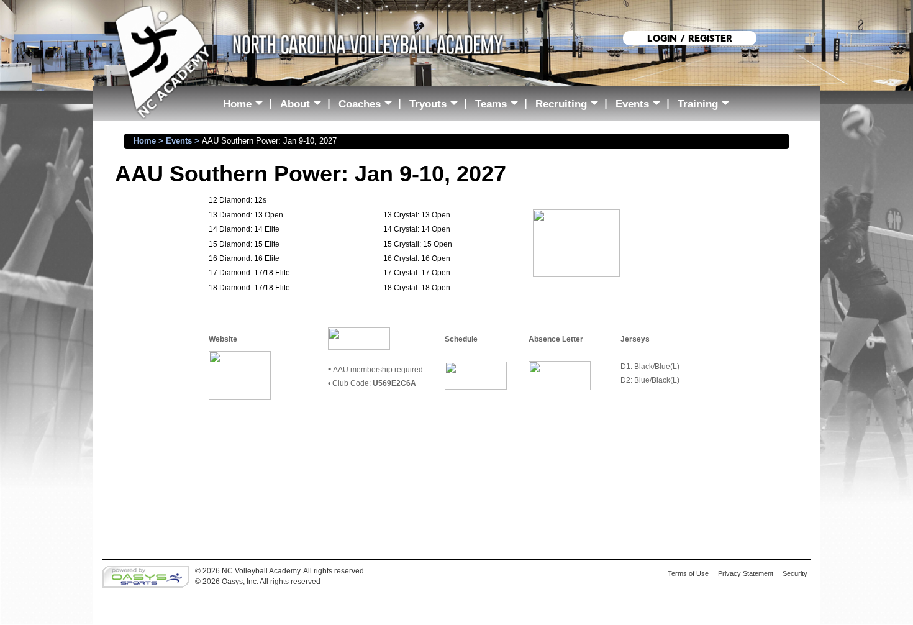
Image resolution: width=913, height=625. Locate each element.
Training (706, 106)
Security (795, 573)
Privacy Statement (745, 573)
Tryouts (436, 106)
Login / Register (689, 38)
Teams (499, 106)
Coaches (367, 106)
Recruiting (569, 106)
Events (640, 106)
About (303, 106)
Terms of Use (688, 573)
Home (245, 106)
